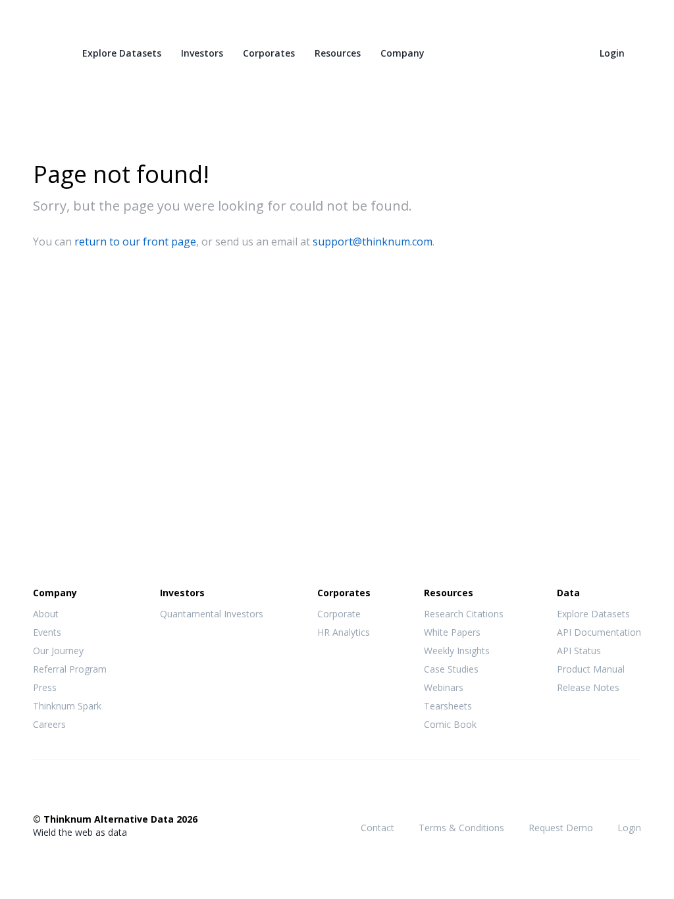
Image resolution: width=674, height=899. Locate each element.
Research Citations (464, 613)
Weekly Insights (457, 650)
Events (47, 632)
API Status (579, 650)
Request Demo (561, 827)
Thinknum (44, 51)
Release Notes (588, 687)
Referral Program (70, 669)
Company (402, 53)
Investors (202, 53)
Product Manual (591, 669)
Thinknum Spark (67, 706)
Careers (49, 724)
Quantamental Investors (211, 613)
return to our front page (135, 241)
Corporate (339, 613)
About (46, 613)
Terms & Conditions (461, 827)
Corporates (269, 53)
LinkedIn (93, 791)
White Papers (452, 632)
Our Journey (58, 650)
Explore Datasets (121, 53)
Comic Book (450, 724)
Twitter (66, 790)
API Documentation (599, 632)
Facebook (40, 791)
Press (45, 687)
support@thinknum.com (372, 241)
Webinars (443, 687)
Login (612, 53)
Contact (377, 827)
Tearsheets (448, 706)
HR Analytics (343, 632)
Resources (338, 53)
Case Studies (451, 669)
